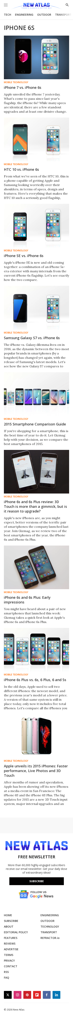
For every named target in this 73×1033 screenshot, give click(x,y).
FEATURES (10, 938)
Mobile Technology (16, 82)
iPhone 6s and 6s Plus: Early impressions (27, 599)
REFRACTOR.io (50, 938)
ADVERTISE (11, 949)
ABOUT (8, 926)
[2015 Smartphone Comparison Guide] (36, 394)
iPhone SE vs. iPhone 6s (23, 255)
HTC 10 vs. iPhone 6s (21, 169)
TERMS (8, 955)
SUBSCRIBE (11, 921)
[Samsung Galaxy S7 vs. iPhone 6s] (36, 307)
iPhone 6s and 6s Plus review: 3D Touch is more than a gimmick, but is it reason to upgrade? (35, 506)
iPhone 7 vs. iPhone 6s (22, 87)
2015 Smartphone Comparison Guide (35, 424)
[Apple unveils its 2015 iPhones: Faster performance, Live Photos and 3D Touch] (36, 736)
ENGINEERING (24, 14)
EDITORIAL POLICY (16, 932)
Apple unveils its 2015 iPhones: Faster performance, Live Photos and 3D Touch (36, 771)
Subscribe (36, 881)
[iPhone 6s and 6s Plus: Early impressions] (36, 567)
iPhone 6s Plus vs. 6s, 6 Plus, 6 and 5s (35, 679)
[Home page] (36, 6)
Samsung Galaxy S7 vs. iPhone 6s (32, 337)
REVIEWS (9, 943)
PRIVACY (9, 960)
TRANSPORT (63, 14)
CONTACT (10, 966)
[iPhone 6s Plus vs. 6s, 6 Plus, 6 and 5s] (36, 650)
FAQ (6, 977)
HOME (8, 915)
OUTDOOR (44, 14)
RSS (6, 972)
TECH (7, 14)
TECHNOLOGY (49, 926)
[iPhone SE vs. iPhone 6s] (36, 225)
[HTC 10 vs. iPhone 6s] (36, 139)
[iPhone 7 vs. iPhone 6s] (36, 57)
